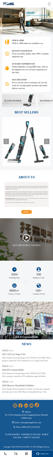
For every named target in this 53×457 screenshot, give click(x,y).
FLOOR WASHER (12, 434)
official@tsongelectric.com (30, 423)
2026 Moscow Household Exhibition (18, 385)
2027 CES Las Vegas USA (14, 354)
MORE (25, 212)
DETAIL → (26, 143)
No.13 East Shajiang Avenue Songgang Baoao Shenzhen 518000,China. (26, 416)
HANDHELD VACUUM (30, 434)
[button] (22, 31)
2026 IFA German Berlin (13, 370)
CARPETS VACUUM (31, 437)
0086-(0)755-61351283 (31, 427)
